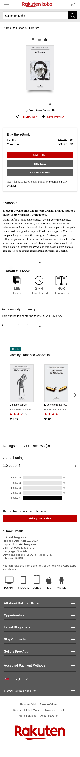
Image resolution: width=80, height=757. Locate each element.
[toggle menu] (6, 4)
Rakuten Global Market (27, 709)
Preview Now (29, 116)
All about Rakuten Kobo (21, 603)
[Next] (74, 395)
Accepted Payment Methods (24, 665)
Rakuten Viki (28, 704)
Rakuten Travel (54, 709)
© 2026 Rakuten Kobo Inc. (20, 690)
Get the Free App (16, 651)
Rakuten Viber (48, 704)
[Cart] (72, 4)
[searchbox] (40, 15)
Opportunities (14, 615)
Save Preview (55, 116)
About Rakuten (49, 715)
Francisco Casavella (42, 110)
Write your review (40, 518)
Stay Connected (16, 639)
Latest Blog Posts (17, 627)
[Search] (72, 15)
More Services (27, 715)
